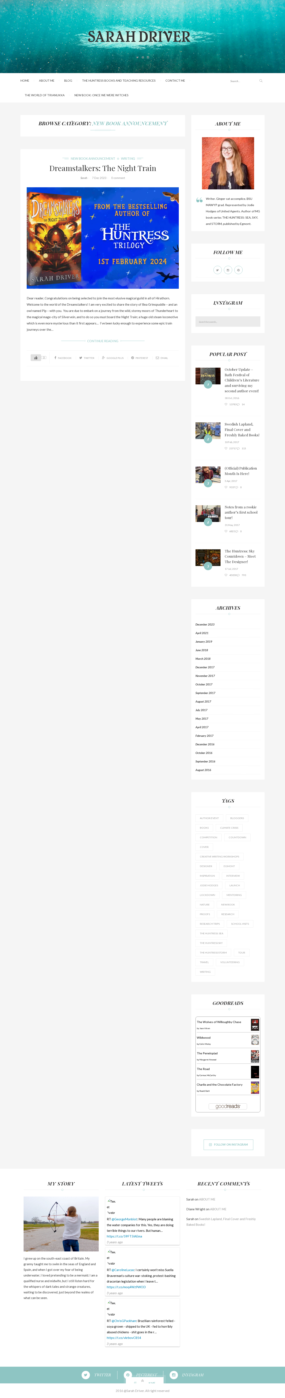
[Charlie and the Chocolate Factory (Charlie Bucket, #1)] (255, 1087)
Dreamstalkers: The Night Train (102, 168)
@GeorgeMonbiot (124, 1219)
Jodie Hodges (209, 885)
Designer (206, 866)
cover (204, 846)
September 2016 (205, 761)
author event (209, 818)
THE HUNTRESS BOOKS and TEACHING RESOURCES (119, 80)
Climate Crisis (229, 827)
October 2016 (203, 753)
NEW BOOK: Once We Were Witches (101, 95)
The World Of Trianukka (45, 95)
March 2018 (203, 658)
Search (257, 322)
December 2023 (204, 624)
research (227, 914)
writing (128, 158)
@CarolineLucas (123, 1270)
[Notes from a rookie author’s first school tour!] (208, 513)
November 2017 (205, 675)
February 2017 (204, 735)
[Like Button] (36, 357)
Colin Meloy (205, 1044)
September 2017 (205, 693)
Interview (233, 875)
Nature (205, 904)
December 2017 (204, 667)
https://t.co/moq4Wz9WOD (126, 1287)
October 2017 (203, 684)
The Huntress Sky (211, 943)
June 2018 (201, 650)
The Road (203, 1069)
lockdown (207, 895)
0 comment (118, 178)
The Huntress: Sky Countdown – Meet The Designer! (240, 556)
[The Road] (255, 1072)
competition (208, 837)
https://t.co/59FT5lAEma (124, 1236)
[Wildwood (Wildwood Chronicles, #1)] (255, 1039)
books (204, 827)
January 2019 (203, 641)
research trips (210, 923)
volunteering (230, 962)
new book (228, 904)
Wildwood (204, 1037)
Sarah (84, 178)
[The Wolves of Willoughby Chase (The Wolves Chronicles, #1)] (255, 1024)
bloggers (237, 818)
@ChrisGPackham (124, 1321)
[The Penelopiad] (255, 1056)
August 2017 (203, 701)
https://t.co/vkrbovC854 (124, 1338)
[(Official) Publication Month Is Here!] (208, 474)
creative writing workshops (219, 856)
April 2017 (201, 727)
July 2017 (201, 710)
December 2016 (204, 744)
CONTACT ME (175, 80)
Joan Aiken (204, 1028)
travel (204, 962)
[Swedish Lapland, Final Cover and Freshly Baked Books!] (208, 430)
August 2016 (203, 770)
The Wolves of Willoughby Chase (219, 1022)
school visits (240, 923)
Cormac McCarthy (207, 1075)
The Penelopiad (207, 1053)
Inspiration (207, 875)
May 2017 (201, 718)
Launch (235, 885)
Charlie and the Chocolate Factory (219, 1084)
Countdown (237, 837)
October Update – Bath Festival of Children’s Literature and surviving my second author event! (242, 380)
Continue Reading (102, 341)
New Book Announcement (129, 123)
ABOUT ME (46, 80)
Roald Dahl (204, 1091)
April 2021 (201, 633)
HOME (24, 80)
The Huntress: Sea (211, 933)
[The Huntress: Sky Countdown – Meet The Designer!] (208, 557)
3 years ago (115, 1242)
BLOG (68, 80)
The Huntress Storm (213, 952)
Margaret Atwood (207, 1059)
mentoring (234, 895)
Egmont (229, 866)
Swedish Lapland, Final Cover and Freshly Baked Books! (242, 429)
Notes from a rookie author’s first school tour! (241, 512)
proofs (205, 914)
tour (241, 952)
